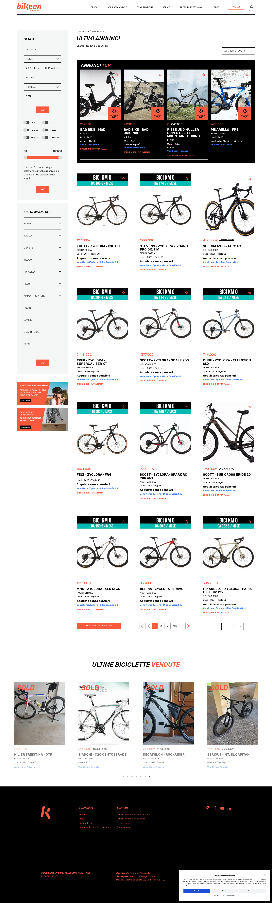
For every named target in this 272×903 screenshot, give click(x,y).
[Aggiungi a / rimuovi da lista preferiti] (123, 179)
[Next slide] (245, 94)
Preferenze (252, 891)
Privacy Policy (219, 895)
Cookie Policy (230, 895)
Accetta (197, 891)
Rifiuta (224, 891)
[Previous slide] (86, 94)
